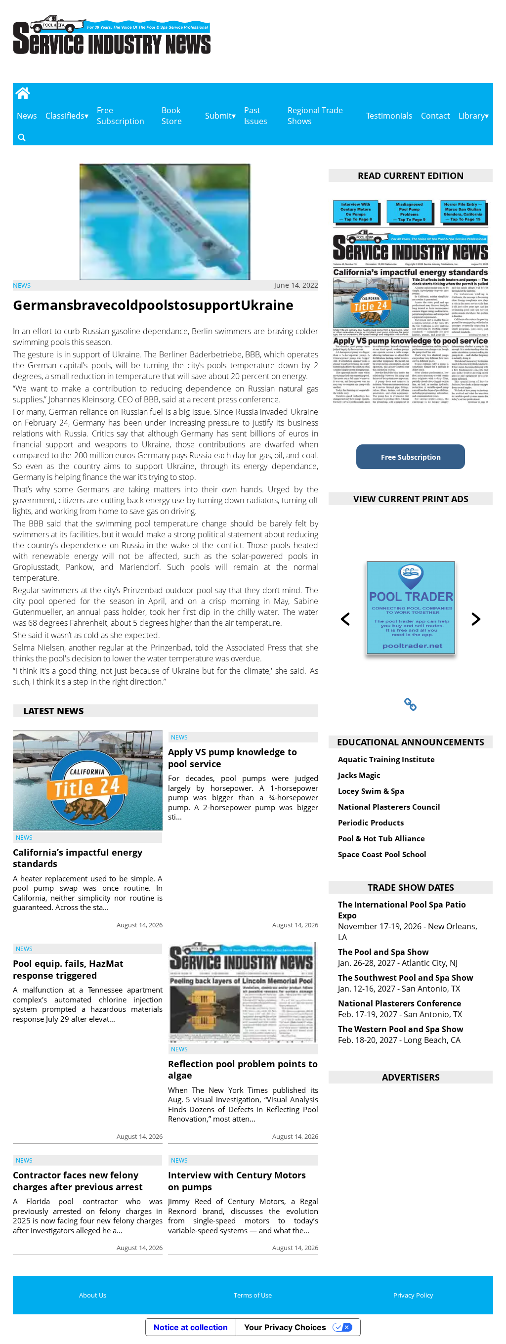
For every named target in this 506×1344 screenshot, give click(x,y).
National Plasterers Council (389, 807)
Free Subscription (120, 116)
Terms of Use (253, 1295)
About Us (92, 1295)
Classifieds (64, 115)
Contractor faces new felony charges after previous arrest (78, 1180)
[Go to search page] (22, 137)
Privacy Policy (413, 1295)
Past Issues (255, 116)
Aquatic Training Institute (386, 759)
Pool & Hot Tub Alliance (381, 838)
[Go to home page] (23, 93)
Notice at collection (191, 1327)
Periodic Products (371, 822)
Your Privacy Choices (285, 1327)
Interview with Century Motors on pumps (237, 1180)
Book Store (172, 116)
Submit (218, 115)
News (27, 115)
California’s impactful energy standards (77, 857)
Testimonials (389, 115)
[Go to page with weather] (423, 45)
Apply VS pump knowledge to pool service (232, 757)
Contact (435, 115)
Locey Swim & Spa (371, 791)
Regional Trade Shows (315, 116)
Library (472, 115)
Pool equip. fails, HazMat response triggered (68, 969)
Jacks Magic (359, 775)
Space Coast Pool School (382, 854)
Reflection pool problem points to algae (243, 1069)
